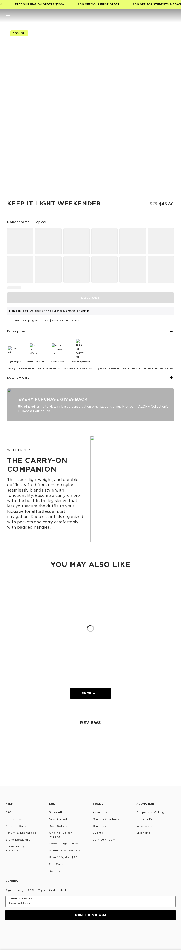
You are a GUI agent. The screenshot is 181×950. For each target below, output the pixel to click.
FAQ (8, 812)
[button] (8, 15)
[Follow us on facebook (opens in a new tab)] (29, 932)
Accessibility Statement (15, 848)
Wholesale (144, 825)
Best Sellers (58, 825)
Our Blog (100, 825)
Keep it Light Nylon (64, 843)
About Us (100, 812)
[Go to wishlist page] (164, 15)
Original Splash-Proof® (61, 834)
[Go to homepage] (90, 15)
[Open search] (146, 15)
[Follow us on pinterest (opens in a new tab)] (51, 932)
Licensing (143, 832)
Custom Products (149, 819)
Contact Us (14, 819)
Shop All (90, 693)
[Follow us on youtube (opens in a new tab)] (40, 932)
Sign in (85, 310)
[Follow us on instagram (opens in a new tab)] (8, 932)
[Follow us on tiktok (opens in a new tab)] (19, 932)
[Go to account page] (155, 15)
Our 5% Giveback (106, 819)
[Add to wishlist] (167, 34)
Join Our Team (104, 839)
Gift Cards (57, 864)
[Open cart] (173, 15)
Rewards (55, 870)
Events (98, 832)
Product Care (15, 825)
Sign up (71, 310)
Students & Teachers (65, 850)
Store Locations (17, 839)
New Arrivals (59, 819)
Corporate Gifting (150, 812)
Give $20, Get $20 (63, 857)
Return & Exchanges (20, 832)
